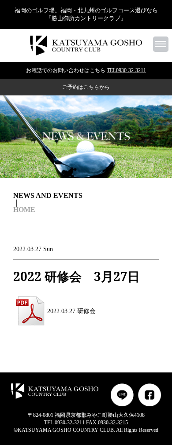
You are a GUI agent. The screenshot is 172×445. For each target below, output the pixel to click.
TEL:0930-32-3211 (64, 422)
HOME (24, 209)
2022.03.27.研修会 (71, 311)
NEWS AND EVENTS (47, 195)
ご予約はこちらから (86, 87)
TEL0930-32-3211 (126, 70)
